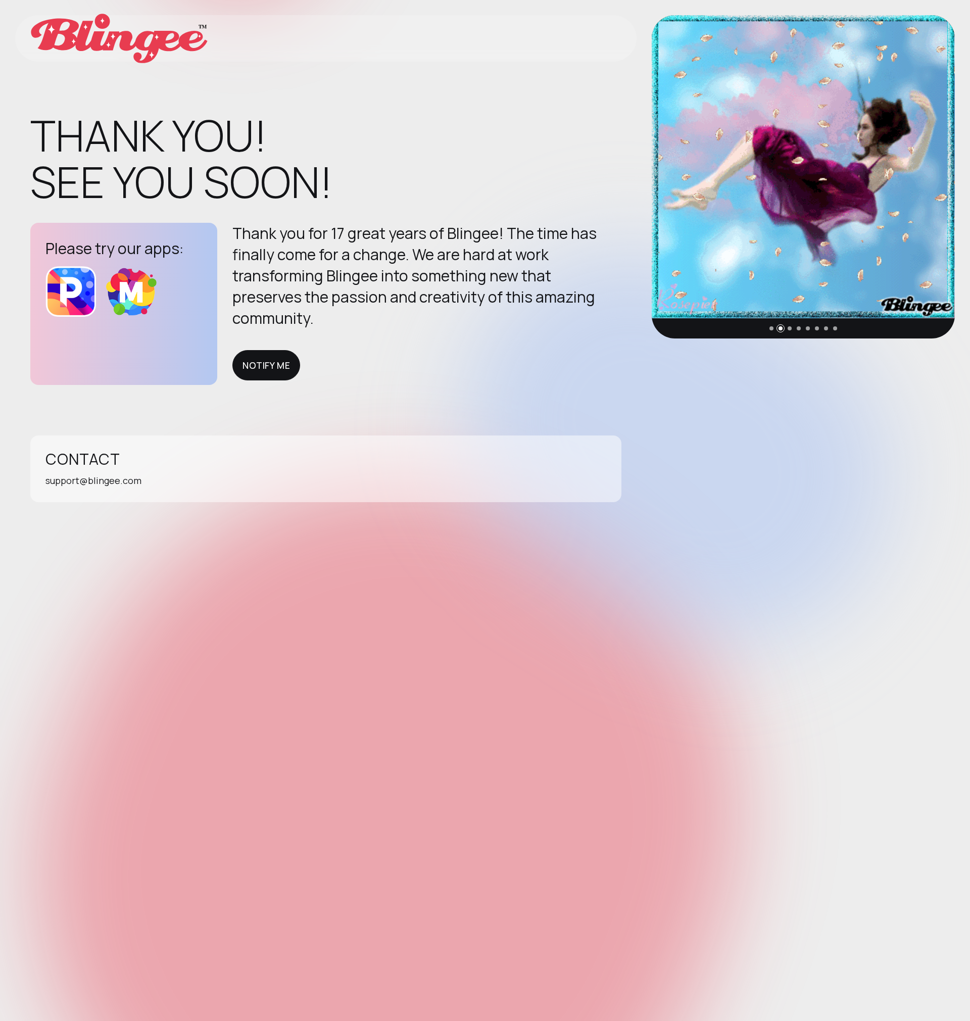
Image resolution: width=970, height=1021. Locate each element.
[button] (771, 328)
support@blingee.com (93, 480)
